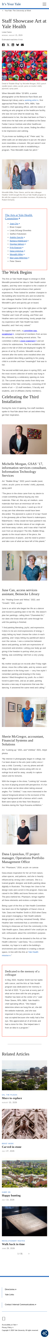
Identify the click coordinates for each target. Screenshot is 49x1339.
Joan (15, 224)
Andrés (17, 237)
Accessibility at (10, 1325)
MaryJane (19, 258)
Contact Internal (26, 1305)
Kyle (16, 247)
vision (28, 341)
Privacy (8, 1327)
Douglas (18, 244)
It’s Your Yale (11, 4)
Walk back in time (13, 1244)
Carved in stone (12, 1146)
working (31, 100)
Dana (17, 251)
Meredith (17, 254)
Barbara (19, 241)
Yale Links (9, 1294)
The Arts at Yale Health (19, 217)
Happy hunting (11, 1195)
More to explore (12, 1098)
